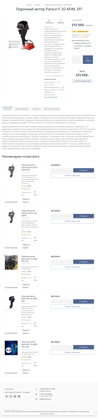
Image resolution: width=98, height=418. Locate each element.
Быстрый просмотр (11, 202)
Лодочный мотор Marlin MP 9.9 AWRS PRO (29, 298)
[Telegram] (19, 396)
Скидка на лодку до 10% (82, 43)
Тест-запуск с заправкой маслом (82, 47)
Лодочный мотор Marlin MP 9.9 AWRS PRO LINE (29, 344)
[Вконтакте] (6, 396)
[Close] (94, 413)
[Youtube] (15, 396)
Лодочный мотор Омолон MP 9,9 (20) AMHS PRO (29, 167)
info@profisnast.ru (45, 399)
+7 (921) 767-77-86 (47, 389)
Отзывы (26, 392)
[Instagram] (10, 396)
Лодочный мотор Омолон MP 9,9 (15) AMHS (29, 213)
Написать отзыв (58, 76)
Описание (7, 109)
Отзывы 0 (36, 109)
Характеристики (21, 109)
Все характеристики (50, 97)
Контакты (9, 389)
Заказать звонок (45, 391)
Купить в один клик (82, 81)
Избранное (49, 23)
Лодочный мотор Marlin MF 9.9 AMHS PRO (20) (29, 258)
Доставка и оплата (51, 109)
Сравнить (60, 23)
